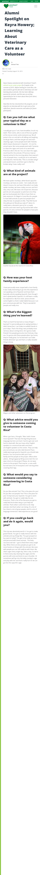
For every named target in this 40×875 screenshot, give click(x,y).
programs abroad (23, 1)
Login (32, 1)
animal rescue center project (12, 85)
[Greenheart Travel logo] (11, 6)
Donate (36, 1)
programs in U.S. (14, 1)
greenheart (5, 1)
